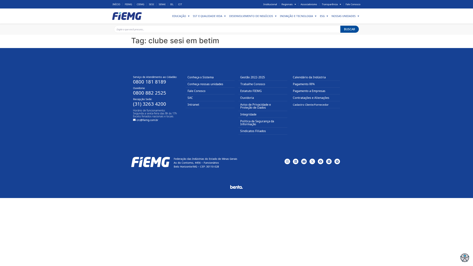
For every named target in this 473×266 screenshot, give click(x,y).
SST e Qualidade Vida (207, 16)
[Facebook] (320, 161)
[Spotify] (337, 161)
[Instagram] (287, 161)
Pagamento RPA (304, 84)
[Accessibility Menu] (464, 257)
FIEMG (128, 4)
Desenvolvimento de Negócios (251, 16)
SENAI (162, 4)
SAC (190, 98)
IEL (171, 4)
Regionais (287, 4)
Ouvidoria (247, 98)
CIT (180, 4)
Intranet (193, 105)
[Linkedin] (295, 161)
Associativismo (309, 4)
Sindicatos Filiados (253, 131)
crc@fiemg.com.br (147, 120)
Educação (179, 16)
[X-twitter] (312, 161)
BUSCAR (349, 29)
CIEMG (140, 4)
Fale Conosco (353, 4)
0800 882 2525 (149, 92)
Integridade (248, 114)
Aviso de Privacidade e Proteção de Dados (255, 106)
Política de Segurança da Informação (257, 122)
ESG (322, 16)
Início (116, 4)
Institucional (270, 4)
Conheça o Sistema (201, 77)
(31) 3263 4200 (149, 103)
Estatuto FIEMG (251, 91)
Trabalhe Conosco (252, 84)
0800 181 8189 (149, 81)
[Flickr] (329, 161)
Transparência (330, 4)
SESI (151, 4)
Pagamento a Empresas (309, 91)
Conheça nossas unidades (205, 84)
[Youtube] (304, 161)
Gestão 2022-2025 (252, 77)
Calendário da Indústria (309, 77)
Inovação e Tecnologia (296, 16)
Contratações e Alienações (311, 98)
